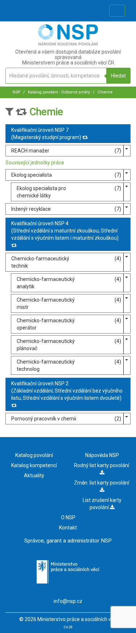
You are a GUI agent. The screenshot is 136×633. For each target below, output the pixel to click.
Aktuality (34, 475)
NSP (16, 92)
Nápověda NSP (102, 455)
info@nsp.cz (68, 601)
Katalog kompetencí (34, 465)
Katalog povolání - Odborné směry (58, 92)
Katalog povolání (34, 455)
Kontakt (68, 528)
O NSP (68, 517)
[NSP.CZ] (68, 44)
